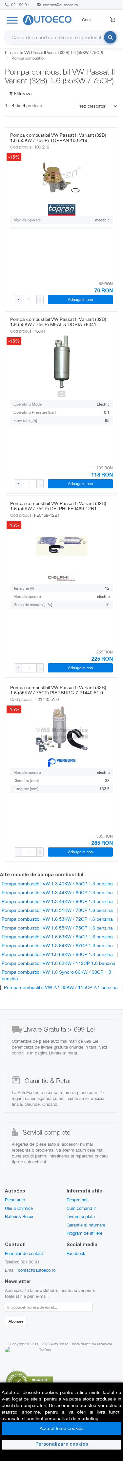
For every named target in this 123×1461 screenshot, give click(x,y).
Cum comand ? (81, 1208)
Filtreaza (22, 93)
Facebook (76, 1253)
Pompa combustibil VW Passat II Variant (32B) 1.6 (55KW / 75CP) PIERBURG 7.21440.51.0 (58, 690)
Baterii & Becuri (19, 1216)
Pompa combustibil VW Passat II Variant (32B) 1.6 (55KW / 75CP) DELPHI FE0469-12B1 (58, 505)
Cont (86, 19)
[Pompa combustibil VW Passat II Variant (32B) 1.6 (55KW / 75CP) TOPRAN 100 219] (61, 177)
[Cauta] (110, 37)
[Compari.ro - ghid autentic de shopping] (29, 1381)
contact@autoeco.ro (60, 4)
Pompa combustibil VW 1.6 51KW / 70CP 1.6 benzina (57, 910)
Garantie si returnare (86, 1224)
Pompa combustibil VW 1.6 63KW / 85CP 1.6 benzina (57, 936)
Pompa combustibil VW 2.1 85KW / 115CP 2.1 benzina (61, 987)
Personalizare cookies (61, 1444)
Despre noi (77, 1199)
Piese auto (15, 1199)
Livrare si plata (81, 1216)
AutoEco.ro (59, 1344)
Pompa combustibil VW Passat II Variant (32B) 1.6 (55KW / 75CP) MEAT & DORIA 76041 (58, 321)
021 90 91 (19, 4)
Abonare (16, 1321)
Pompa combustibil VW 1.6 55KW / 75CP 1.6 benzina (57, 928)
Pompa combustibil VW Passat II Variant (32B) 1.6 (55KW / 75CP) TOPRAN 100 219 (58, 137)
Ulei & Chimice (19, 1208)
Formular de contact (24, 1253)
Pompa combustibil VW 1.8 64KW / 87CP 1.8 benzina (57, 945)
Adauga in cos (80, 299)
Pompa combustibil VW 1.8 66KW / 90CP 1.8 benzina (57, 954)
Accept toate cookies (62, 1428)
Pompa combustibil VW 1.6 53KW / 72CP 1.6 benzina (57, 919)
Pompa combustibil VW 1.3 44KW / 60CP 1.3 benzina (57, 892)
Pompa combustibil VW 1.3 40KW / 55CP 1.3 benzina (57, 883)
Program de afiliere (84, 1233)
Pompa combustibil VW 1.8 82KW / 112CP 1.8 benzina (58, 963)
